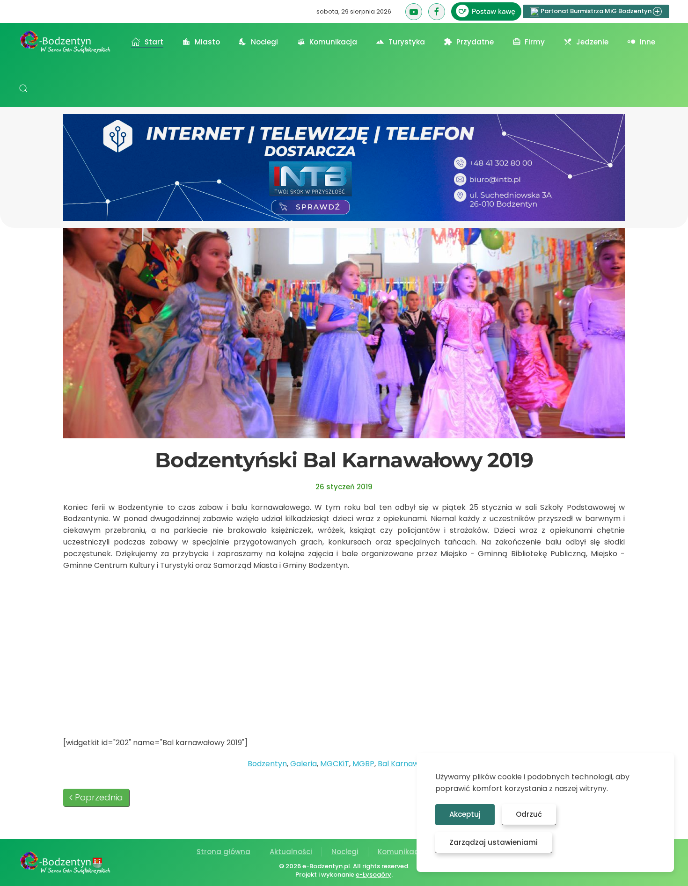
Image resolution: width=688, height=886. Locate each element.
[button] (23, 88)
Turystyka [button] (406, 42)
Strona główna (223, 852)
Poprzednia (99, 797)
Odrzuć (529, 814)
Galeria (303, 763)
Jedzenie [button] (592, 42)
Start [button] (154, 42)
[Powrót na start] (65, 42)
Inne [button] (647, 42)
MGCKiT (334, 763)
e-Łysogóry (373, 874)
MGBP (363, 763)
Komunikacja (401, 852)
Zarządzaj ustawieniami (493, 842)
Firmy (535, 42)
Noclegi (345, 852)
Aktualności (291, 852)
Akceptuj (465, 814)
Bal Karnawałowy (409, 763)
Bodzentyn (267, 763)
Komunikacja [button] (333, 42)
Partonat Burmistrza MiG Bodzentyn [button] (596, 11)
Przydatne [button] (475, 42)
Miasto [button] (207, 42)
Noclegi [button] (264, 42)
